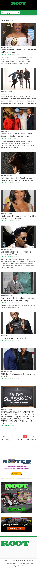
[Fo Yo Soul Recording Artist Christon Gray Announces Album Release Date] (18, 162)
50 (6, 439)
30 (33, 436)
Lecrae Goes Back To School (13, 338)
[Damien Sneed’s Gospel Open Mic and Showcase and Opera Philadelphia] (18, 283)
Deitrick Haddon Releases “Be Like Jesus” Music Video (16, 253)
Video (24, 566)
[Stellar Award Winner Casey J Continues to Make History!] (18, 34)
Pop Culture (5, 131)
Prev (4, 436)
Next (19, 439)
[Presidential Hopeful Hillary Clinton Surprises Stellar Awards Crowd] (18, 118)
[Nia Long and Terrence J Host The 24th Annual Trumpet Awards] (18, 200)
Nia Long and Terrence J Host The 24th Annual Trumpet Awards (18, 217)
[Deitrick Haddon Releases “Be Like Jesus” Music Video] (18, 236)
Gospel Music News (7, 47)
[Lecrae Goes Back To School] (18, 323)
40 (2, 439)
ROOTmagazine (6, 54)
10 (16, 436)
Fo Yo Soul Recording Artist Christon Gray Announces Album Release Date (17, 179)
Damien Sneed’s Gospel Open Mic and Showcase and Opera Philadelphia (18, 299)
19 (20, 436)
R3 (32, 563)
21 (29, 436)
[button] (35, 12)
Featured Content (7, 91)
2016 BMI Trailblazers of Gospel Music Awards (18, 375)
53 (14, 439)
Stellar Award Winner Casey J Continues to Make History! (18, 50)
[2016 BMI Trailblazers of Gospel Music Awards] (18, 358)
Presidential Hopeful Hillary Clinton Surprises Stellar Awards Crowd (16, 134)
